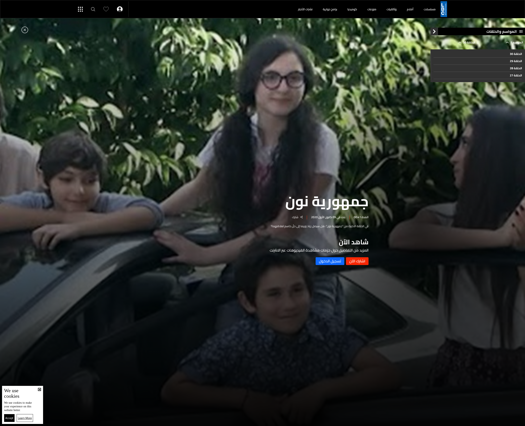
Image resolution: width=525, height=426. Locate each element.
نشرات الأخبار (305, 9)
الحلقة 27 (516, 75)
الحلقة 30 (516, 53)
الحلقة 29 (516, 61)
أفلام (410, 9)
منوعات (371, 9)
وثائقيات (392, 9)
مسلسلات (430, 9)
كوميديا (352, 9)
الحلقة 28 (516, 68)
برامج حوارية (330, 9)
